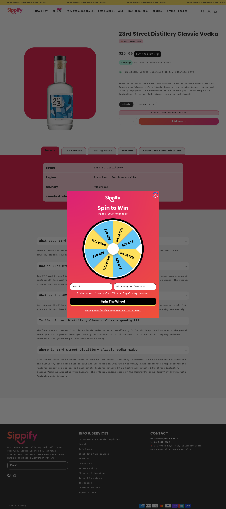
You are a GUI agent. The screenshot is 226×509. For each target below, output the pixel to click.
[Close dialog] (155, 194)
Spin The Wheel (113, 301)
